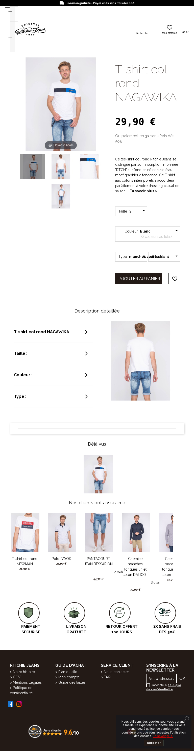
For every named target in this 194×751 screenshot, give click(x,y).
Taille (125, 211)
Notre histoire (24, 672)
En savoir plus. (163, 736)
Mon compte (69, 677)
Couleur (148, 234)
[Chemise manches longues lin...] (135, 532)
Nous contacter (116, 672)
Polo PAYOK (61, 559)
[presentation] (174, 516)
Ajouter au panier (139, 278)
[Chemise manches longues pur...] (172, 532)
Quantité (160, 257)
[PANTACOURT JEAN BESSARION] (98, 532)
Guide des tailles (72, 682)
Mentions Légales (27, 682)
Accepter (154, 743)
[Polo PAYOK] (61, 532)
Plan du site (67, 672)
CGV (17, 677)
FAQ (107, 677)
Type (132, 257)
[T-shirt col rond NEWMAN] (24, 532)
